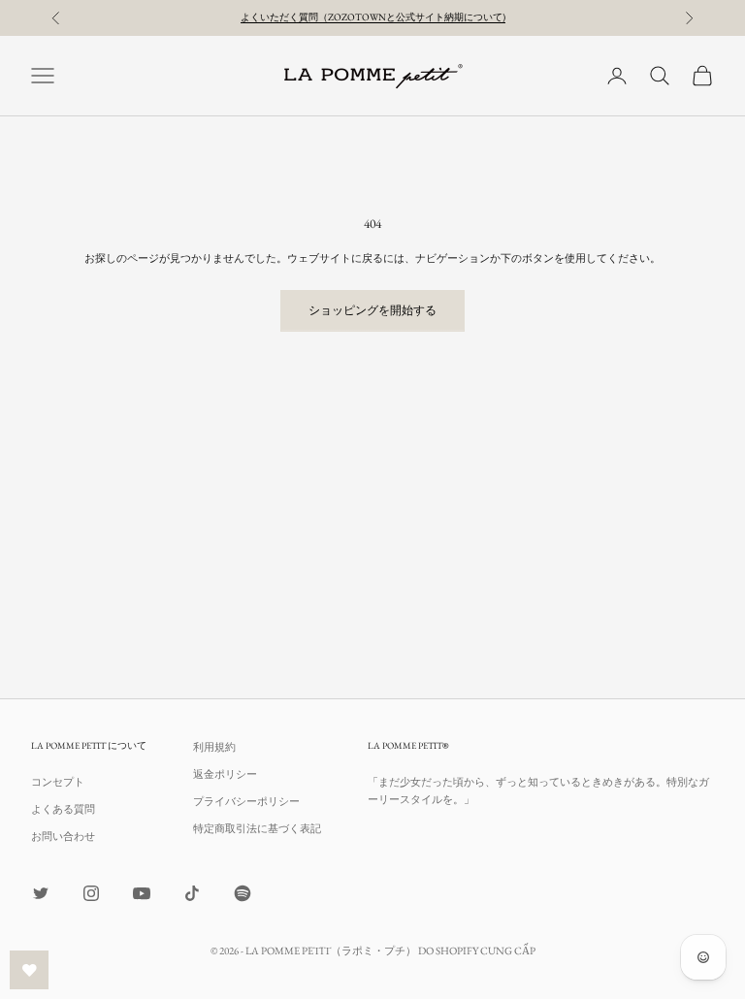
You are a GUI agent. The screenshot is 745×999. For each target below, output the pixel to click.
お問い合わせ (63, 836)
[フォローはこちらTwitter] (40, 893)
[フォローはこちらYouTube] (141, 893)
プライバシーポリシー (246, 801)
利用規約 (214, 747)
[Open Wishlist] (29, 970)
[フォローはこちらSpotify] (242, 893)
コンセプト (57, 782)
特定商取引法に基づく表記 (257, 828)
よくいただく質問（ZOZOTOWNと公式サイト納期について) (373, 17)
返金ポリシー (225, 774)
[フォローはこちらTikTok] (192, 893)
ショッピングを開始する (372, 310)
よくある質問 (63, 809)
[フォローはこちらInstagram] (91, 893)
